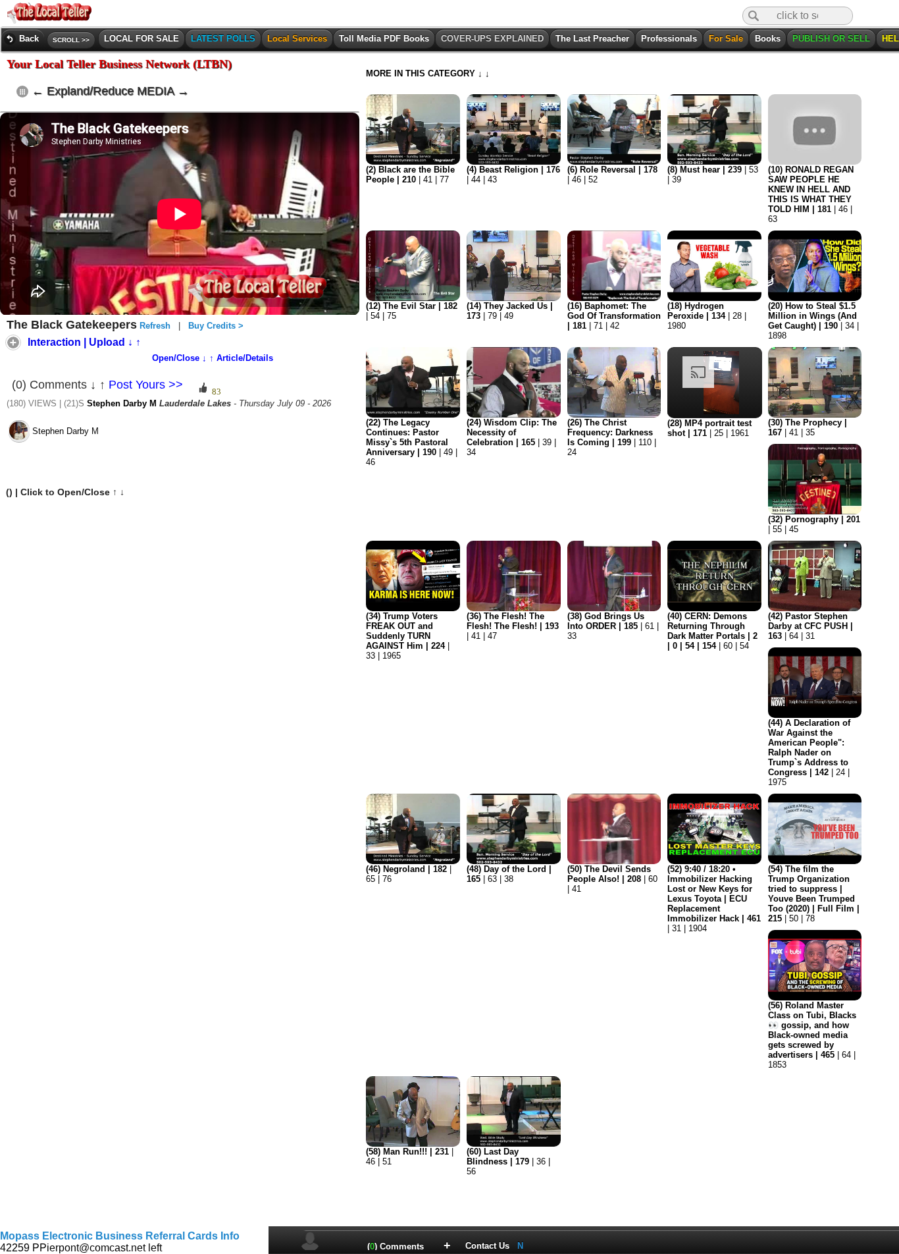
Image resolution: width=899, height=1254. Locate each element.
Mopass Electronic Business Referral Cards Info (120, 1235)
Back (23, 38)
